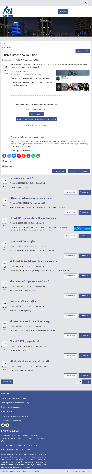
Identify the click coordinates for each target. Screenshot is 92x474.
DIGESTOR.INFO (31, 435)
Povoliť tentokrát (36, 114)
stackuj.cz (30, 438)
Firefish (38, 438)
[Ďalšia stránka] (88, 381)
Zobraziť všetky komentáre (78, 171)
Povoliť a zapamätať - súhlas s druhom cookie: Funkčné (36, 119)
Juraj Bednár (14, 435)
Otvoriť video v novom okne (37, 125)
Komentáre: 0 (70, 192)
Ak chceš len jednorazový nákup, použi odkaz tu (28, 137)
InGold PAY (5, 435)
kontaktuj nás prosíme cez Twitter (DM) (15, 403)
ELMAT (22, 435)
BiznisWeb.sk (85, 471)
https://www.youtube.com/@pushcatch (27, 74)
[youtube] (7, 426)
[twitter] (3, 426)
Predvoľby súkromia (8, 471)
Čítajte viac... (84, 192)
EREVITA (13, 438)
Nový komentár (59, 171)
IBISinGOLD (22, 438)
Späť (3, 43)
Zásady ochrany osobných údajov (27, 471)
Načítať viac (7, 382)
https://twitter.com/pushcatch (11, 420)
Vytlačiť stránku (82, 51)
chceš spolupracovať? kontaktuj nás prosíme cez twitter (21, 445)
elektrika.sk (5, 438)
